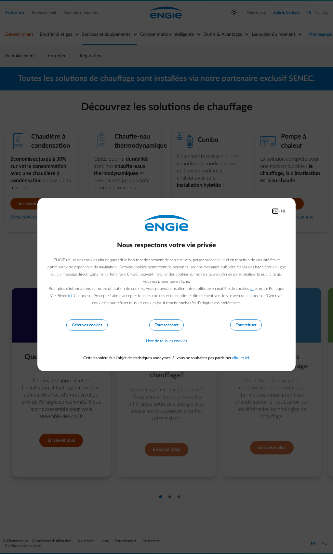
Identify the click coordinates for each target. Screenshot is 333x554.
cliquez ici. (241, 358)
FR (275, 211)
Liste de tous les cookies (166, 341)
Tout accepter (166, 325)
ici (252, 289)
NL (283, 211)
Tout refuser (246, 325)
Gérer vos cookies (87, 325)
